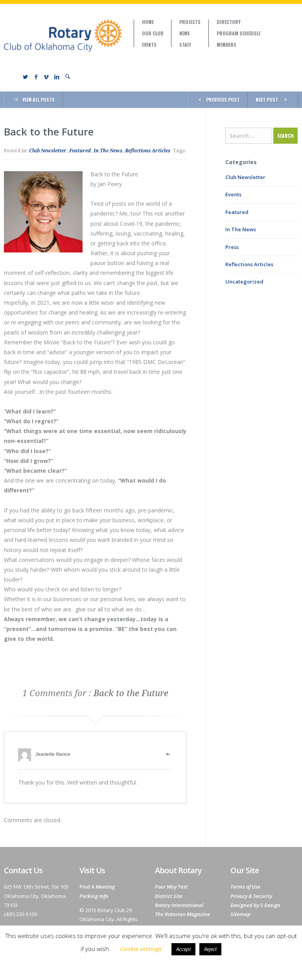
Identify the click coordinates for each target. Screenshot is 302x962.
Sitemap (240, 914)
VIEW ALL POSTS (38, 99)
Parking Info (93, 896)
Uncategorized (244, 281)
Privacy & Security (251, 896)
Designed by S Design (255, 905)
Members (226, 44)
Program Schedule (238, 33)
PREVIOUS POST (222, 99)
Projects (190, 22)
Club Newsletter (47, 151)
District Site (168, 896)
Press (232, 247)
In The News (108, 151)
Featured (80, 151)
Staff (185, 44)
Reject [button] (210, 949)
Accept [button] (183, 949)
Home (148, 22)
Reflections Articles (147, 151)
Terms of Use (245, 886)
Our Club (152, 33)
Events (149, 44)
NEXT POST (267, 99)
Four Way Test (171, 886)
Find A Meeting (97, 886)
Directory (229, 22)
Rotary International (179, 905)
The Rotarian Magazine (182, 914)
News (184, 33)
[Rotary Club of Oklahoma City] (63, 36)
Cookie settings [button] (141, 949)
